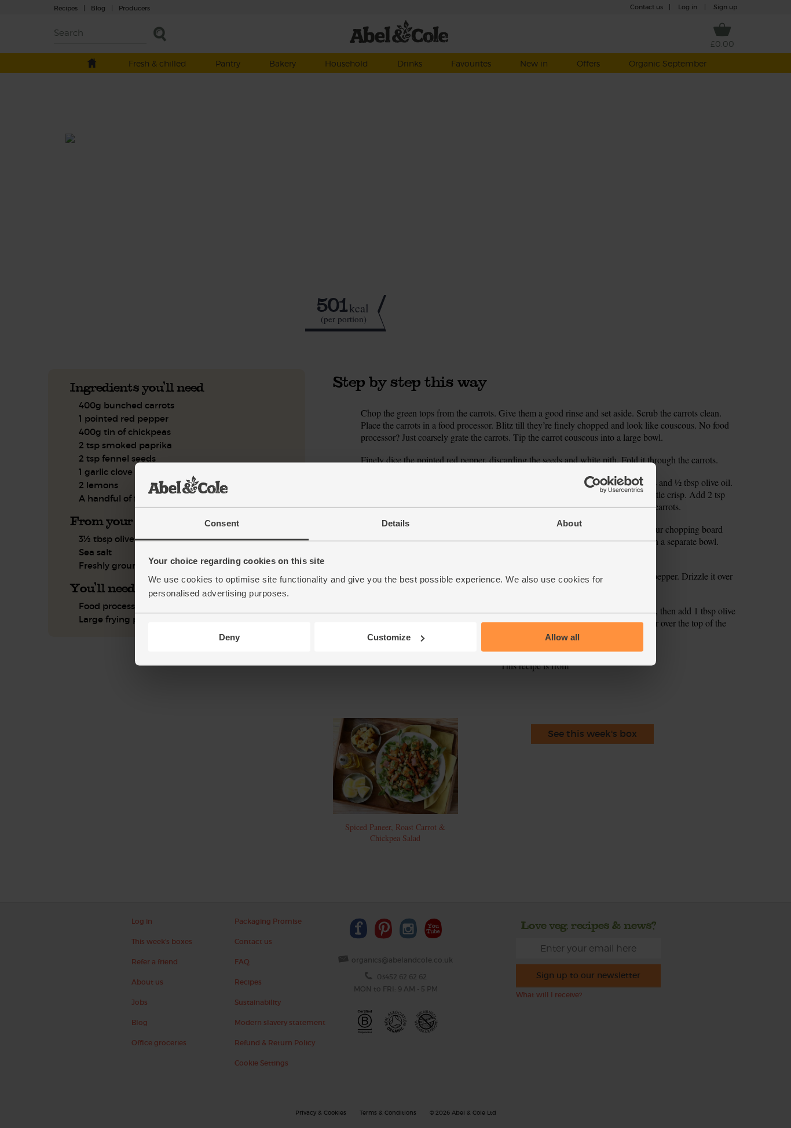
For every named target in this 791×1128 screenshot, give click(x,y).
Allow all (562, 637)
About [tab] (569, 523)
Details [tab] (396, 523)
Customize (389, 637)
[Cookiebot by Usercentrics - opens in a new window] (592, 484)
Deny (229, 637)
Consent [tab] (221, 523)
